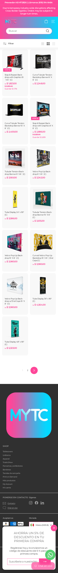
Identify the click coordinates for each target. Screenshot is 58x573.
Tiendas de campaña (11, 473)
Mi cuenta (7, 487)
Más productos (9, 480)
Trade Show (8, 462)
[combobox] (29, 31)
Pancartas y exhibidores (13, 466)
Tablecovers (8, 451)
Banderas (7, 470)
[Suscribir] (45, 561)
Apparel (6, 459)
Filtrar (11, 43)
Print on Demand (10, 477)
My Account (7, 484)
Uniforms (6, 455)
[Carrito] (46, 21)
